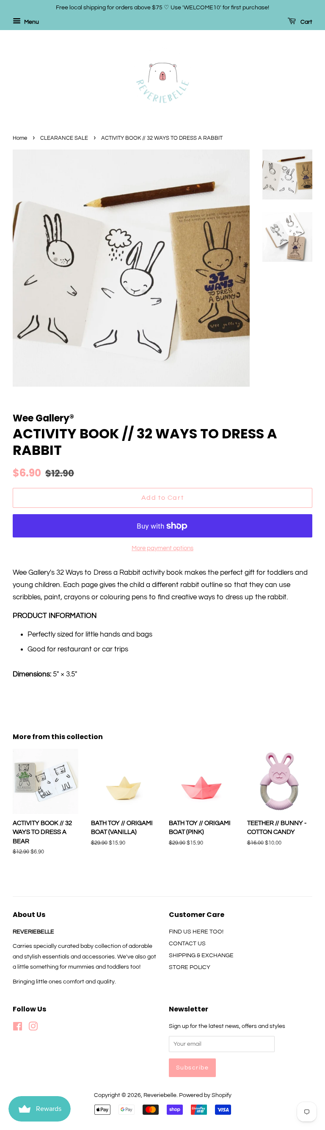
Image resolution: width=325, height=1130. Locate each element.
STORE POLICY (189, 967)
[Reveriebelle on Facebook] (17, 1028)
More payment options (162, 548)
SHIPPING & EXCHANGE (201, 955)
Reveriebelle (159, 1095)
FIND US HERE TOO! (196, 931)
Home (20, 138)
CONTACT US (187, 943)
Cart (305, 22)
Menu (31, 22)
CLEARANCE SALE (64, 138)
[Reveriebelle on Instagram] (33, 1028)
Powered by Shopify (205, 1095)
